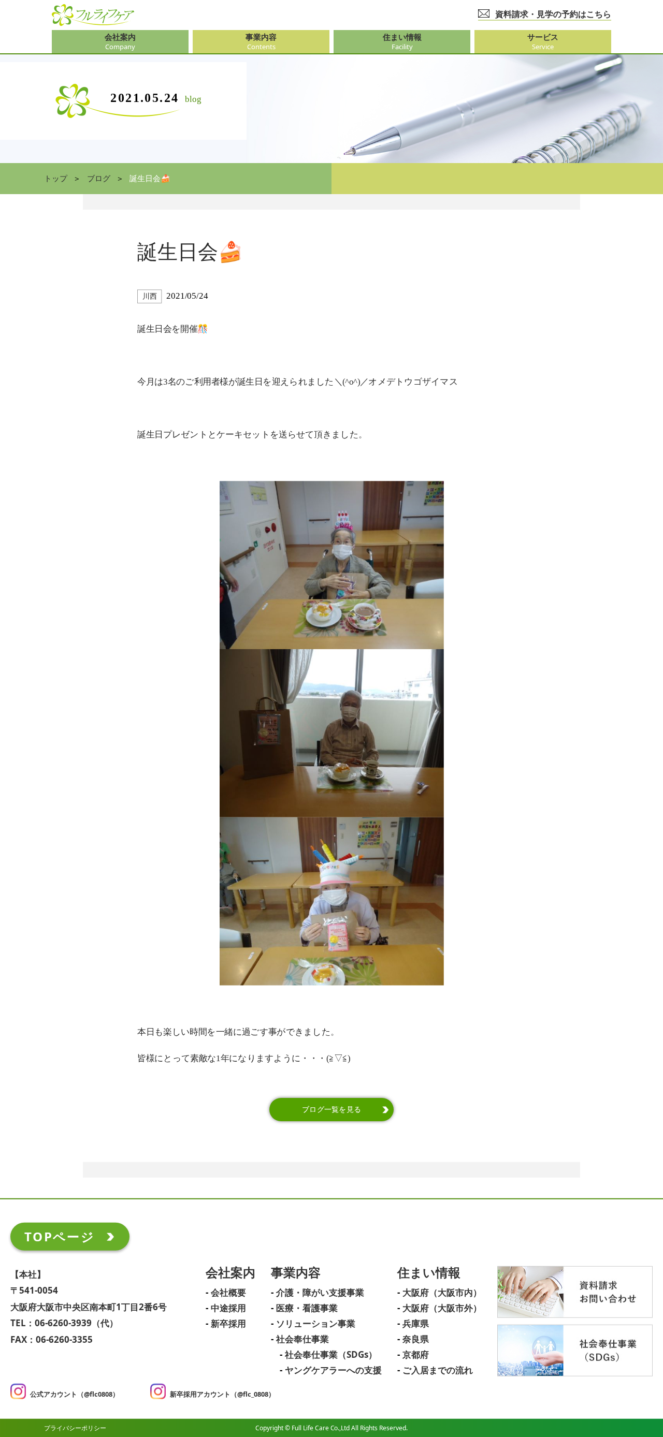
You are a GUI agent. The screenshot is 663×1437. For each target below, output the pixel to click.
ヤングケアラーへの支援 (333, 1371)
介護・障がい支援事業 (320, 1293)
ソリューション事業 (315, 1324)
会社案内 (230, 1273)
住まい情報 (428, 1273)
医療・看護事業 (307, 1308)
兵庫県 (415, 1324)
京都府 (415, 1355)
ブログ (98, 178)
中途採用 (228, 1308)
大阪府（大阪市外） (442, 1308)
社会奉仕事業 (302, 1340)
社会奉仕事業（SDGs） (331, 1355)
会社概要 (228, 1293)
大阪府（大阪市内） (442, 1293)
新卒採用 (228, 1324)
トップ (55, 178)
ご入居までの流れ (437, 1371)
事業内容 (296, 1273)
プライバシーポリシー (75, 1427)
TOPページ (59, 1236)
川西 (149, 296)
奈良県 (415, 1340)
